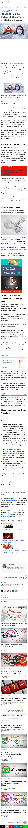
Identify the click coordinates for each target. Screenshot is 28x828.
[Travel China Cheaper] (13, 2)
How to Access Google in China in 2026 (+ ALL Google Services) (13, 811)
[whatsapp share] (13, 591)
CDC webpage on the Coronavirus (14, 343)
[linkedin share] (10, 591)
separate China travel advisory (9, 373)
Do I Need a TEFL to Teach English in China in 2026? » (15, 577)
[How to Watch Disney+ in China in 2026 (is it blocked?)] (14, 635)
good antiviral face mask (13, 445)
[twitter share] (2, 591)
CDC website (15, 490)
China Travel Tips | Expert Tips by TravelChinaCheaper (13, 7)
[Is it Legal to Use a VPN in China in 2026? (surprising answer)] (14, 687)
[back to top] (25, 822)
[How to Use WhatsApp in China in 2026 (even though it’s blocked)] (14, 770)
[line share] (16, 591)
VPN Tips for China (5, 668)
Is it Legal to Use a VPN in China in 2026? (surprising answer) (14, 699)
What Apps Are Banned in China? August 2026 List (11, 672)
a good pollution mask (12, 500)
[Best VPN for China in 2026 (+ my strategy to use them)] (14, 714)
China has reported (18, 120)
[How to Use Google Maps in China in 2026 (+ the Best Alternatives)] (14, 741)
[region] (14, 51)
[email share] (5, 591)
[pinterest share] (8, 591)
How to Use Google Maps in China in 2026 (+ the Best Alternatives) (12, 754)
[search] (26, 2)
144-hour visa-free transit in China (17, 249)
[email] (7, 826)
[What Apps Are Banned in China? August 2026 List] (14, 660)
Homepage (3, 6)
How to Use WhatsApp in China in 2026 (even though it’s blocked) (13, 783)
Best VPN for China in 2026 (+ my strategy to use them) (12, 726)
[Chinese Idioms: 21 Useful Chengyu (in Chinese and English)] (14, 614)
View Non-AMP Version (17, 822)
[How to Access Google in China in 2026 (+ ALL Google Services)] (14, 799)
